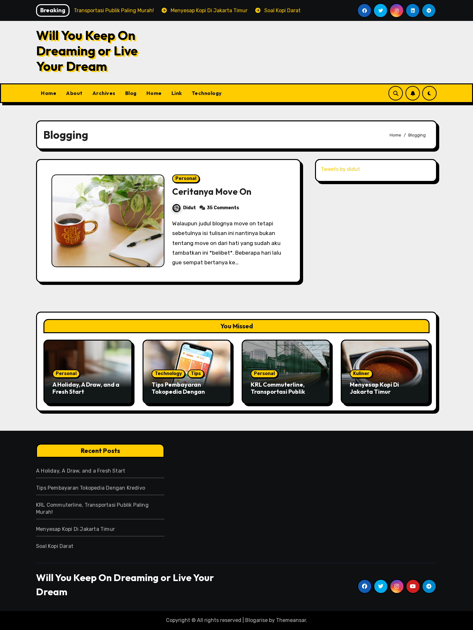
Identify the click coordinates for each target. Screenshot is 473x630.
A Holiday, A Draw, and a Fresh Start (85, 388)
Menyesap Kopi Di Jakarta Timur (374, 388)
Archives (104, 93)
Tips (196, 373)
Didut (189, 208)
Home (48, 93)
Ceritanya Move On (211, 191)
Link (177, 93)
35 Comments (223, 208)
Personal (185, 178)
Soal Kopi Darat (54, 546)
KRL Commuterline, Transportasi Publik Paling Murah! (278, 391)
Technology (207, 93)
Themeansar (291, 620)
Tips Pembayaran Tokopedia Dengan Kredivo (178, 391)
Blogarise (256, 620)
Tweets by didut (340, 169)
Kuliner (361, 373)
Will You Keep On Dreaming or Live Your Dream (87, 50)
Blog (131, 93)
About (74, 93)
